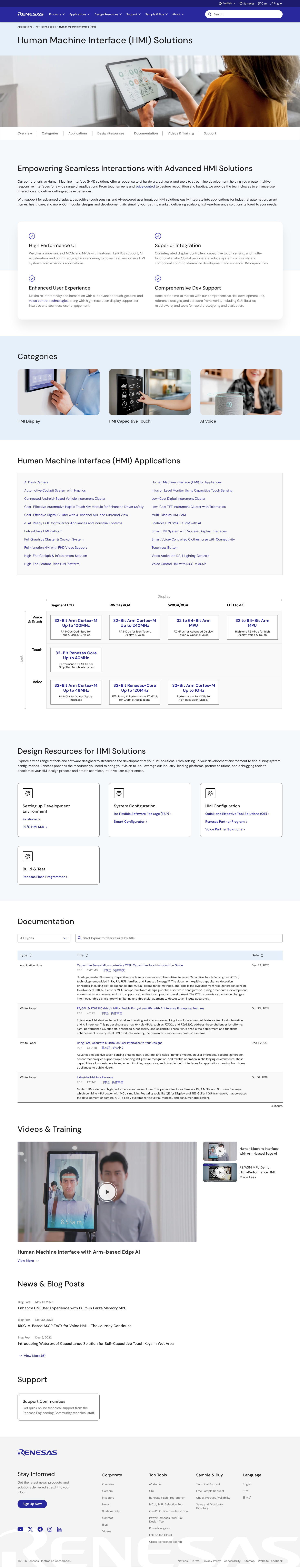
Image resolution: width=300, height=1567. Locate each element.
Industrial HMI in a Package (95, 1077)
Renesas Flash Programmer (44, 877)
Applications (25, 26)
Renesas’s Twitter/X (30, 1529)
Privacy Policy (212, 1561)
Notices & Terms (188, 1561)
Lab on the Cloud (160, 1535)
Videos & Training (181, 133)
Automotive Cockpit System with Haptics (55, 490)
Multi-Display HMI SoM (169, 515)
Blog (105, 1524)
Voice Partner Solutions (223, 829)
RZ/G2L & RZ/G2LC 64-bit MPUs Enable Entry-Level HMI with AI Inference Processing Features (140, 1008)
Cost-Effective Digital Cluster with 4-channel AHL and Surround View (76, 515)
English (247, 1484)
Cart (264, 3)
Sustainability (111, 1511)
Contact (107, 1518)
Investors (108, 1497)
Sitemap (249, 1561)
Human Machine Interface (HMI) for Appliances (187, 482)
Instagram (49, 1529)
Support (210, 133)
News (106, 1504)
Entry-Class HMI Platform (43, 531)
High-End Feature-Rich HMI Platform (51, 564)
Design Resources (110, 133)
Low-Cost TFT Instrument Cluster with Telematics (189, 507)
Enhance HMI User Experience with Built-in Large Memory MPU (72, 1308)
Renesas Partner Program (225, 821)
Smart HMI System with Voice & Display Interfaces (189, 531)
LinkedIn (59, 1529)
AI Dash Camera (36, 482)
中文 (246, 1491)
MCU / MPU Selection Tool (166, 1504)
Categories (50, 133)
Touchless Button (164, 547)
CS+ (151, 1491)
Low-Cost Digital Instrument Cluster (179, 498)
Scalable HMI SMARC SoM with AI (176, 523)
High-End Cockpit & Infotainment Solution (55, 556)
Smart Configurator (129, 821)
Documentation (146, 133)
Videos (106, 1531)
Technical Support (208, 1484)
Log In (278, 3)
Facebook (40, 1529)
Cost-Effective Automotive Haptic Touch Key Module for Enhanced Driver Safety (84, 507)
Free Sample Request (210, 1491)
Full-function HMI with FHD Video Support (55, 547)
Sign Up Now (32, 1504)
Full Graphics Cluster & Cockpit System (53, 539)
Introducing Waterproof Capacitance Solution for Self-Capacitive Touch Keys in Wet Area (96, 1343)
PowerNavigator (159, 1528)
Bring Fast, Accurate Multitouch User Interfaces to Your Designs (119, 1043)
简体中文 (119, 970)
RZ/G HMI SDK (33, 827)
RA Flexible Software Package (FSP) (141, 814)
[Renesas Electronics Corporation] (30, 14)
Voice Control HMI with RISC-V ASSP (179, 564)
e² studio (155, 1484)
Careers (107, 1491)
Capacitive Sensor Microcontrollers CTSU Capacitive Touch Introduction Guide (130, 965)
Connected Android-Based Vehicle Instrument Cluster (65, 498)
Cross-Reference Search (165, 1542)
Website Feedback (270, 1561)
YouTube (20, 1529)
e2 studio (30, 819)
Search (244, 14)
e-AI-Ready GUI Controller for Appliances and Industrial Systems (73, 523)
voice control (145, 186)
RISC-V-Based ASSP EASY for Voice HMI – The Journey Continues (74, 1325)
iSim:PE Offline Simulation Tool (168, 1511)
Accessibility (232, 1561)
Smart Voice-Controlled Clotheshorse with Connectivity (193, 539)
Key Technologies (46, 26)
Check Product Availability (213, 1497)
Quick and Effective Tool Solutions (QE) (236, 814)
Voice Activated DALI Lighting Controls (180, 556)
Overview (25, 133)
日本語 (106, 970)
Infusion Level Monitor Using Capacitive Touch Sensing (192, 490)
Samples (248, 3)
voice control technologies (48, 301)
